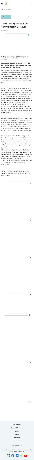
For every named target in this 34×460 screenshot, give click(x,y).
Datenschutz (17, 441)
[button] (31, 3)
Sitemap (17, 434)
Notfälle (17, 431)
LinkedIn (17, 455)
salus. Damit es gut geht (4, 3)
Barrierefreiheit (17, 424)
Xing (21, 455)
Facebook (12, 455)
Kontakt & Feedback (17, 428)
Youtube (25, 455)
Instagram (8, 455)
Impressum (17, 437)
